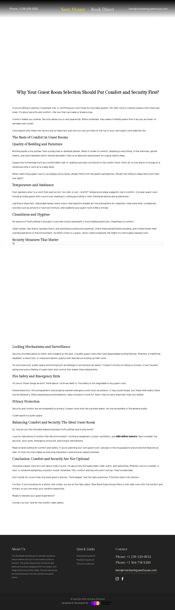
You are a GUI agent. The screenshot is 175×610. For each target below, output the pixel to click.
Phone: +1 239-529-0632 (24, 8)
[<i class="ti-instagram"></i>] (155, 18)
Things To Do (109, 17)
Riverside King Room (41, 17)
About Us (92, 17)
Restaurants (129, 17)
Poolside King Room (71, 17)
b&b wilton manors (126, 436)
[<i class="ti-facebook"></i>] (161, 18)
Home (22, 17)
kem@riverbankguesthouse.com (148, 8)
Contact (145, 17)
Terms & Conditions (85, 563)
